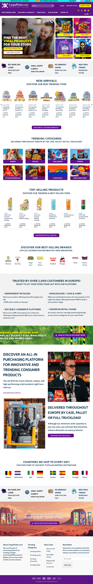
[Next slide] (91, 105)
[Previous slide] (1, 105)
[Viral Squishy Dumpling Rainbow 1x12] (33, 96)
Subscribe (67, 565)
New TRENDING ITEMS (9, 12)
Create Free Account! (13, 52)
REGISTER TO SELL (72, 5)
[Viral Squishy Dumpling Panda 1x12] (73, 96)
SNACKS (35, 161)
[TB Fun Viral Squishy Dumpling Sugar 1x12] (47, 96)
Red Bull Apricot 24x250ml (69, 216)
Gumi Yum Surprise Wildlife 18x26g (24, 216)
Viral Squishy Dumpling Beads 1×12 (87, 108)
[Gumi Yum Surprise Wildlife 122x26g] (39, 204)
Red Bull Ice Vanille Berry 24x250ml (53, 216)
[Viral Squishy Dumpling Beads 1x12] (87, 96)
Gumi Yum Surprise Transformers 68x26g (8, 217)
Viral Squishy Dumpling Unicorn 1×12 (19, 108)
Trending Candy (35, 555)
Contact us (64, 12)
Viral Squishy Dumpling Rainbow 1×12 (33, 108)
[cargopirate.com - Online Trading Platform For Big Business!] (15, 5)
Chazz (75, 263)
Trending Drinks (35, 551)
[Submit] (52, 5)
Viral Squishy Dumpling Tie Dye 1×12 (6, 108)
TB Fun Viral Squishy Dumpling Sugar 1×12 (45, 108)
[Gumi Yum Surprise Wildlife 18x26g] (24, 204)
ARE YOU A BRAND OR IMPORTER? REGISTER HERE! (19, 56)
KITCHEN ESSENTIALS (13, 178)
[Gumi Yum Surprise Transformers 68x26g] (9, 204)
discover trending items (13, 48)
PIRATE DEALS (41, 12)
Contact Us (50, 567)
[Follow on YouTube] (88, 10)
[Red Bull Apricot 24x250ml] (68, 204)
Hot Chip (18, 264)
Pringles (62, 264)
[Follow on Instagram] (78, 10)
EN (87, 14)
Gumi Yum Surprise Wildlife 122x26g (37, 217)
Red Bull (53, 264)
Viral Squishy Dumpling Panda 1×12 (73, 108)
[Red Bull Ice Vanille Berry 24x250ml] (53, 204)
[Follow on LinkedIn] (85, 10)
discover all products (26, 12)
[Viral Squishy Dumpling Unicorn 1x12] (20, 96)
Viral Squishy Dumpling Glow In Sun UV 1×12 (60, 108)
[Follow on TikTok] (81, 10)
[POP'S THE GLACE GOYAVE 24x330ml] (83, 204)
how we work (53, 12)
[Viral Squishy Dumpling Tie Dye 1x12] (6, 96)
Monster (8, 264)
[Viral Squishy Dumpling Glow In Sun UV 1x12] (60, 96)
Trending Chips (35, 565)
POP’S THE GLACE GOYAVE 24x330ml (83, 216)
